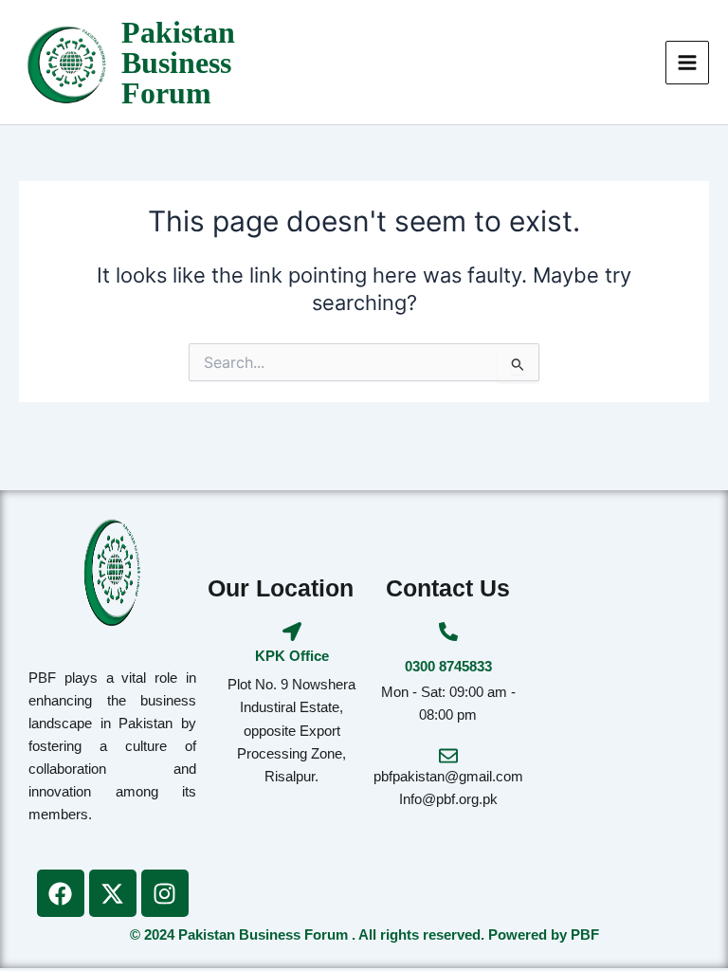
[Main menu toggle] (687, 62)
